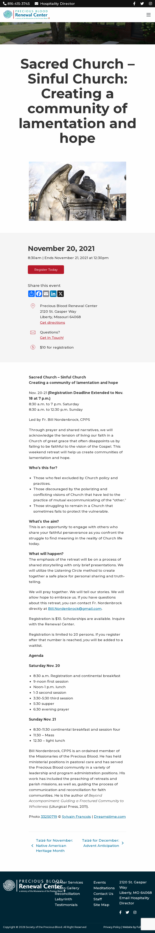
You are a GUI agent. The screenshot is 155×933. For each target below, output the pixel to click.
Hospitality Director (57, 3)
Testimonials (66, 905)
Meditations (104, 888)
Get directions (52, 322)
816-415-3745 (18, 3)
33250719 (49, 816)
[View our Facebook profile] (134, 3)
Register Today (46, 270)
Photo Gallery (67, 888)
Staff (97, 899)
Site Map (101, 905)
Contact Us (103, 893)
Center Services (69, 882)
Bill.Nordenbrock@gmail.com (75, 608)
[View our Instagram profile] (150, 3)
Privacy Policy (112, 927)
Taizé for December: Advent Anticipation (100, 843)
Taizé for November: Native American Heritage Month (54, 845)
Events (99, 882)
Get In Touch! (52, 337)
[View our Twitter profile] (142, 3)
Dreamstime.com (110, 816)
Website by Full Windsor (137, 927)
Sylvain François (76, 816)
